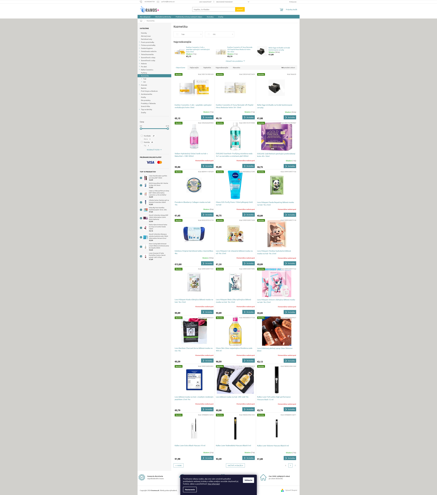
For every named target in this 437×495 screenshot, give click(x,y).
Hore (179, 465)
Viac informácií (214, 484)
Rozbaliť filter (153, 150)
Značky (143, 112)
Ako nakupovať (205, 2)
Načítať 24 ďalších (235, 465)
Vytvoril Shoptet (291, 490)
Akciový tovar (146, 36)
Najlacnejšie (194, 67)
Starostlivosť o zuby (148, 60)
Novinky (144, 33)
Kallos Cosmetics (147, 70)
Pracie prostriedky (147, 42)
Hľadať (240, 9)
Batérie (143, 88)
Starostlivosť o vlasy (148, 57)
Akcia (147, 139)
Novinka (148, 142)
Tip (146, 145)
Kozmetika (145, 76)
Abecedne (236, 67)
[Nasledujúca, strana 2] (290, 465)
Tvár (144, 79)
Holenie (144, 63)
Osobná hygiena (147, 48)
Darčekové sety (146, 39)
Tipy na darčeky (146, 109)
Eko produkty (145, 100)
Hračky (143, 97)
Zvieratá (144, 85)
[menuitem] (145, 16)
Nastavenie (190, 489)
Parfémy (144, 73)
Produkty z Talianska (148, 103)
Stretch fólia (145, 106)
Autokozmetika (146, 94)
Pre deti (144, 67)
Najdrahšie (207, 67)
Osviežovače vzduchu (149, 51)
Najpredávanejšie (222, 67)
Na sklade (149, 136)
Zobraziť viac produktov (234, 61)
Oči (144, 82)
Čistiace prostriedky (148, 45)
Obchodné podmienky (224, 2)
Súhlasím (248, 480)
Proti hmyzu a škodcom (149, 91)
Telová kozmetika (147, 54)
